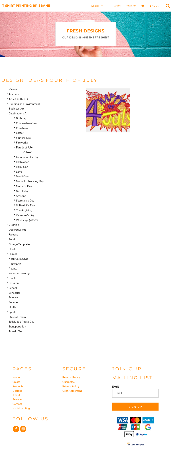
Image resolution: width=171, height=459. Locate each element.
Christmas (22, 128)
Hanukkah (22, 167)
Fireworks (22, 142)
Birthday (21, 118)
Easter (19, 133)
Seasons (21, 196)
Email (115, 387)
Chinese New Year (26, 123)
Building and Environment (24, 104)
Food (12, 239)
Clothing (14, 225)
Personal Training (19, 273)
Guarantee (68, 382)
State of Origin (17, 317)
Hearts (12, 249)
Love (19, 172)
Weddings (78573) (27, 220)
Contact (17, 404)
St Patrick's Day (25, 205)
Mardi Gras (22, 176)
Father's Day (23, 138)
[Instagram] (23, 429)
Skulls (12, 307)
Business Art (16, 108)
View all (13, 89)
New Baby (22, 191)
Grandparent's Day (27, 157)
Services (13, 302)
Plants (12, 278)
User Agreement (72, 391)
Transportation (17, 326)
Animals (14, 94)
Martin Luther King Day (30, 181)
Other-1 (28, 152)
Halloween (22, 162)
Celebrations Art (18, 113)
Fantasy (13, 234)
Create (16, 382)
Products (17, 386)
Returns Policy (71, 377)
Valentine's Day (25, 215)
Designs (17, 391)
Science (13, 297)
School (13, 288)
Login (117, 5)
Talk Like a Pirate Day (21, 321)
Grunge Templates (20, 244)
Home (16, 377)
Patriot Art (15, 263)
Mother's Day (24, 186)
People (13, 268)
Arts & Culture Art (19, 99)
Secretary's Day (25, 200)
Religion (14, 283)
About (16, 395)
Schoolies (14, 293)
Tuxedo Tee (15, 331)
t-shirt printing (21, 408)
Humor (13, 254)
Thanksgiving (24, 210)
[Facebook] (16, 429)
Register (131, 5)
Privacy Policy (70, 386)
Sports (12, 312)
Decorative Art (17, 229)
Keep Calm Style (18, 259)
